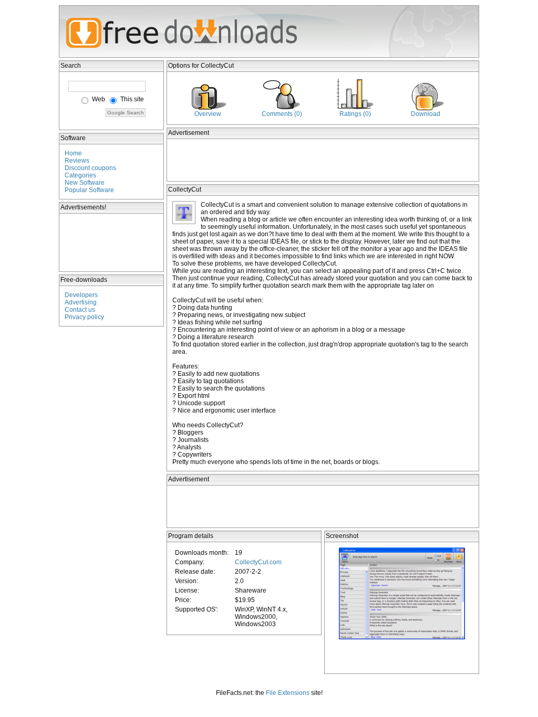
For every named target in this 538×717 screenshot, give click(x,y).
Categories (80, 175)
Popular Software (89, 190)
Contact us (80, 309)
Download (425, 114)
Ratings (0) (355, 114)
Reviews (77, 160)
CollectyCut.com (258, 562)
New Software (85, 182)
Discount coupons (90, 168)
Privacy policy (84, 317)
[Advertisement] (112, 242)
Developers (81, 295)
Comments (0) (282, 114)
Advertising (81, 302)
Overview (207, 114)
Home (73, 153)
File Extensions (287, 693)
